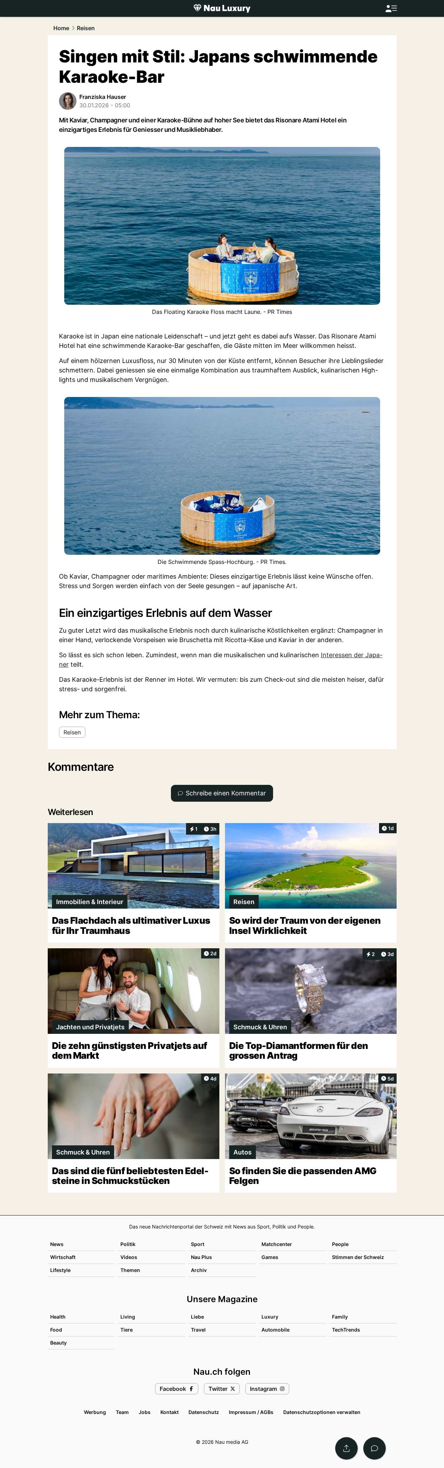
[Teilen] (346, 1448)
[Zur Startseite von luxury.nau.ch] (221, 8)
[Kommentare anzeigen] (374, 1448)
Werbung (95, 1412)
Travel (198, 1330)
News (57, 1244)
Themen (130, 1270)
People (340, 1244)
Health (58, 1317)
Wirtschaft (62, 1257)
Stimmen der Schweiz (358, 1257)
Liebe (197, 1317)
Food (56, 1330)
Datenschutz (203, 1412)
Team (122, 1412)
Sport (197, 1244)
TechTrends (346, 1330)
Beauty (58, 1343)
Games (269, 1257)
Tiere (126, 1330)
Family (340, 1317)
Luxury (269, 1317)
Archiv (199, 1270)
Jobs (145, 1412)
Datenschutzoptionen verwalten (321, 1412)
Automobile (275, 1330)
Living (127, 1317)
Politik (127, 1244)
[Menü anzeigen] (391, 9)
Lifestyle (60, 1270)
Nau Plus (201, 1257)
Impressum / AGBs (251, 1412)
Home (61, 28)
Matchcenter (276, 1244)
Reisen (86, 28)
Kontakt (169, 1412)
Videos (128, 1257)
